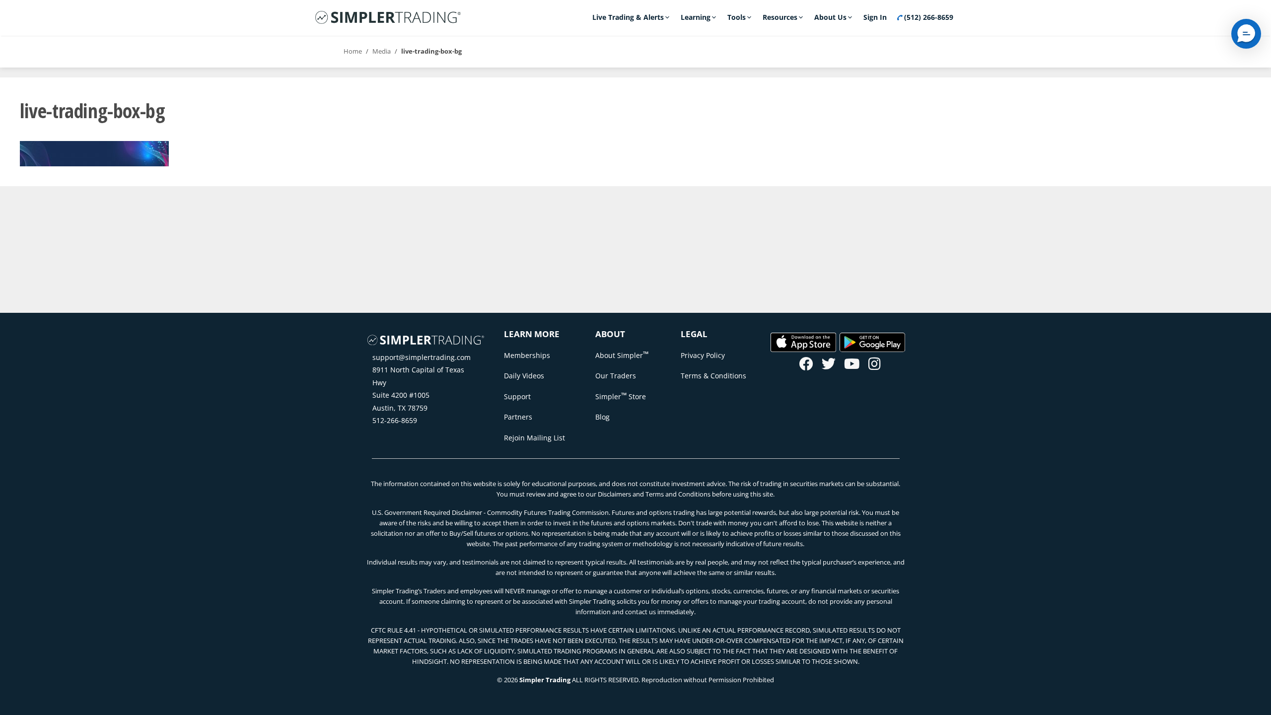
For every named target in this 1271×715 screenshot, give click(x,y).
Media (381, 51)
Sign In (875, 17)
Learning (695, 17)
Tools (736, 17)
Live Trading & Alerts (628, 17)
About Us (830, 17)
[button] (1246, 34)
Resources (780, 17)
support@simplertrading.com (421, 357)
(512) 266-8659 (927, 17)
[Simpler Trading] (388, 18)
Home (353, 51)
